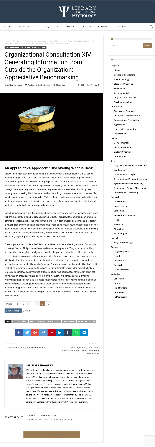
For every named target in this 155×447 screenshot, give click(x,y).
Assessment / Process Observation (51, 41)
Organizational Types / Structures (130, 179)
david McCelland (19, 321)
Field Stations (120, 287)
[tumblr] (68, 332)
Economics (119, 210)
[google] (35, 332)
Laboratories (120, 278)
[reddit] (43, 332)
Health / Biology (121, 79)
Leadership (119, 170)
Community (119, 201)
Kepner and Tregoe (86, 321)
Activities (115, 274)
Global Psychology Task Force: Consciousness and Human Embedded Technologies (80, 349)
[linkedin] (60, 332)
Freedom (118, 224)
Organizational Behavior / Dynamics (131, 165)
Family (114, 138)
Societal (115, 197)
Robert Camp (54, 321)
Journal (114, 238)
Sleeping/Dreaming (123, 83)
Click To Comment (51, 434)
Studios (117, 283)
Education (119, 260)
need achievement (38, 321)
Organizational (121, 251)
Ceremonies (119, 292)
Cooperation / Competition (126, 120)
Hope (116, 219)
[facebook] (19, 332)
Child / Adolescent (123, 147)
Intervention (120, 133)
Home (7, 41)
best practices (69, 321)
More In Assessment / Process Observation (50, 419)
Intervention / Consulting (126, 192)
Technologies (120, 233)
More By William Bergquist (41, 415)
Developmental (121, 93)
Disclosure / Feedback (124, 111)
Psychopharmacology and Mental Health (25, 346)
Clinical (117, 70)
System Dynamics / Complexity (128, 183)
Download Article (13, 311)
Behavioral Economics (124, 215)
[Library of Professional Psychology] (77, 5)
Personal (115, 65)
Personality (119, 88)
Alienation (119, 229)
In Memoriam (120, 296)
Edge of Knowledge (123, 242)
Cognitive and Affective (125, 97)
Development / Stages (124, 174)
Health (117, 256)
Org (113, 161)
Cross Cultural (120, 206)
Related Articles (14, 417)
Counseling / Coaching (124, 74)
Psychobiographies (123, 102)
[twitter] (27, 332)
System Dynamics (122, 151)
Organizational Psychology (23, 41)
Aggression (119, 124)
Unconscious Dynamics (125, 129)
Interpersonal (117, 106)
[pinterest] (52, 332)
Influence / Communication (127, 115)
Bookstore (116, 247)
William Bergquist (14, 85)
